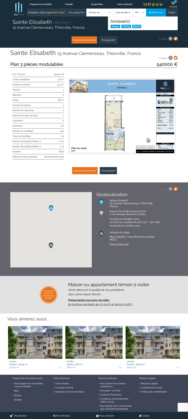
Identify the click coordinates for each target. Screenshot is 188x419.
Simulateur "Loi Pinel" (110, 390)
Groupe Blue (97, 4)
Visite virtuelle (62, 383)
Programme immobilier (41, 4)
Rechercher (157, 12)
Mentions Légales (149, 383)
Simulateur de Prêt (64, 387)
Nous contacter (125, 4)
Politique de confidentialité (154, 392)
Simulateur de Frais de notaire (69, 392)
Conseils (69, 4)
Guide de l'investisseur (111, 395)
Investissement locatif (151, 387)
